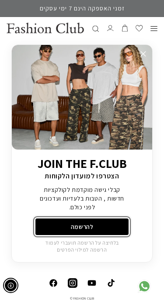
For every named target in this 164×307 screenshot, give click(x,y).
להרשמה (82, 227)
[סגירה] (143, 53)
